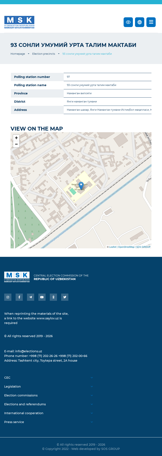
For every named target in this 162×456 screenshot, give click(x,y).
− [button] (16, 144)
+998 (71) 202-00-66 (72, 356)
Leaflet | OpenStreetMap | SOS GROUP (129, 246)
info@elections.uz (28, 351)
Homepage (18, 53)
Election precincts (43, 53)
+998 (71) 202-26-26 (43, 356)
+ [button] (16, 137)
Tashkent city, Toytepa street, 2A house (47, 360)
